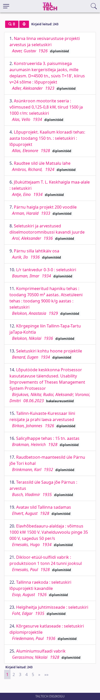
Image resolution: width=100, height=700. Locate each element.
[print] (24, 24)
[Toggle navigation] (6, 6)
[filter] (11, 24)
